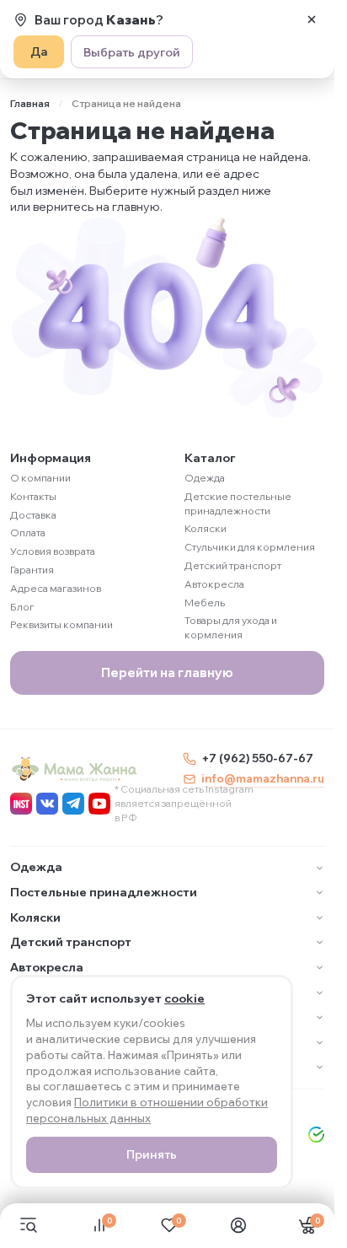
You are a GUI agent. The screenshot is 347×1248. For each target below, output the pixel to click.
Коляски (205, 528)
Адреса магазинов (55, 588)
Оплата (27, 532)
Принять (151, 1154)
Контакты (33, 496)
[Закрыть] (311, 19)
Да (38, 51)
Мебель (204, 602)
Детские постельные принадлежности (237, 503)
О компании (40, 477)
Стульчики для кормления (249, 547)
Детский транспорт (232, 565)
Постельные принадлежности (103, 892)
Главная (30, 103)
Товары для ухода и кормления (230, 627)
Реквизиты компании (61, 624)
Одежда (204, 477)
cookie (184, 998)
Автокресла (214, 584)
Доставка (33, 514)
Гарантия (32, 569)
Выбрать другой (131, 52)
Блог (22, 606)
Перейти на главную (167, 672)
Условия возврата (52, 551)
